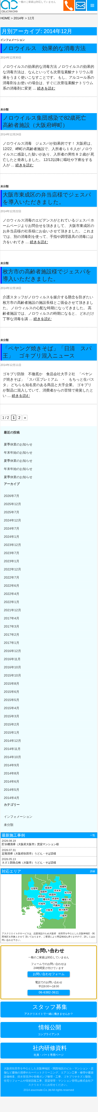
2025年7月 (11, 512)
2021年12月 (12, 610)
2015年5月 (11, 700)
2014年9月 (11, 765)
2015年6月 (11, 691)
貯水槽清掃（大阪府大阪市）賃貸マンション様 (30, 844)
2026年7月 (11, 496)
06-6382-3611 (49, 992)
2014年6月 (11, 781)
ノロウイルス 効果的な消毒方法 (44, 48)
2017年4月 (11, 618)
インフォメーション (12, 39)
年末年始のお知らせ (18, 452)
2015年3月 (11, 716)
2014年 (19, 18)
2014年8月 (11, 773)
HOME (5, 18)
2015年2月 (11, 724)
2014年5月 (11, 789)
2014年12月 (12, 740)
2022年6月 (11, 585)
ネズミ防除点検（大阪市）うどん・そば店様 (29, 862)
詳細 (92, 871)
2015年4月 (11, 708)
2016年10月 (12, 667)
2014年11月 (12, 749)
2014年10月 (12, 757)
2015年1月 (11, 732)
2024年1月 (11, 536)
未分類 (4, 109)
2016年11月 (12, 659)
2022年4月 (11, 594)
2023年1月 (11, 561)
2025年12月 (12, 504)
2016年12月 (12, 651)
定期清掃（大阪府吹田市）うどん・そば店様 (29, 853)
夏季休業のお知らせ (18, 444)
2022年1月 (11, 602)
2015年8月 (11, 683)
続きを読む (46, 88)
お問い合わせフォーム (49, 974)
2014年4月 (11, 798)
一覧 (92, 835)
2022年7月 (11, 577)
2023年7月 (11, 553)
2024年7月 (11, 528)
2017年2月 (11, 634)
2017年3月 (11, 626)
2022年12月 (12, 569)
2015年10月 (12, 675)
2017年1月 (11, 643)
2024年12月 (12, 520)
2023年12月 (12, 545)
